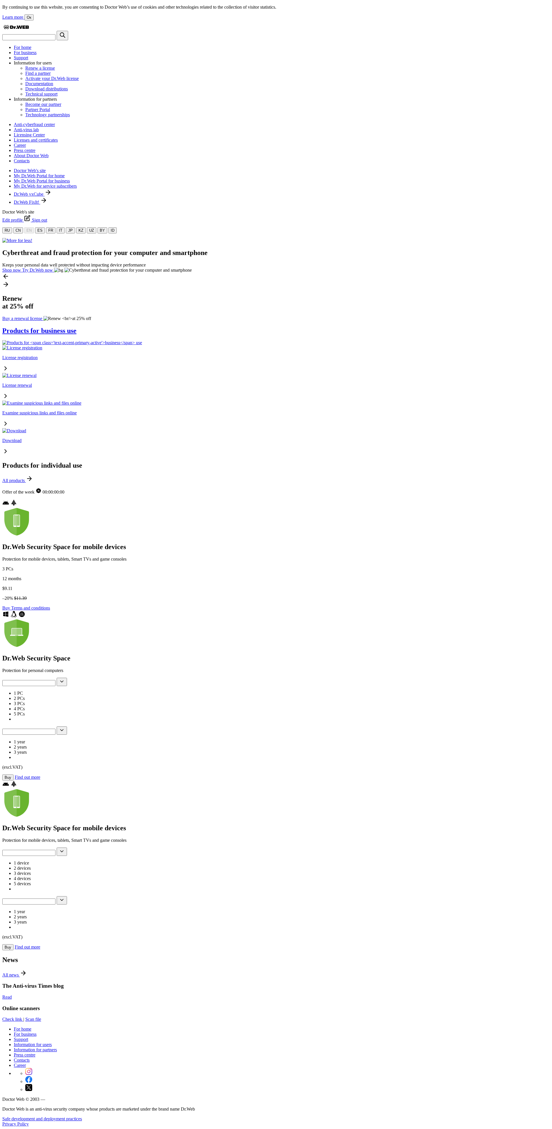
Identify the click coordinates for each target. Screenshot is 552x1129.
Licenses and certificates (36, 140)
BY (102, 230)
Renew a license (40, 68)
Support (21, 57)
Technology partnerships (47, 114)
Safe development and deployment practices (42, 1118)
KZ (80, 230)
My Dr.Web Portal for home (39, 175)
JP (70, 230)
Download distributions (46, 88)
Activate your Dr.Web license (52, 78)
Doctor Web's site (30, 170)
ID (112, 230)
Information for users (33, 1044)
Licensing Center (29, 134)
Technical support (41, 94)
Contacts (22, 160)
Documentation (39, 83)
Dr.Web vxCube (29, 194)
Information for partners (35, 1049)
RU (7, 230)
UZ (91, 230)
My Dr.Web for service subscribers (45, 186)
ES (40, 230)
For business (25, 52)
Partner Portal (37, 109)
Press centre (24, 150)
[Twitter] (28, 1089)
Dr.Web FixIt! (27, 202)
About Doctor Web (31, 155)
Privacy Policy (15, 1124)
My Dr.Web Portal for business (42, 180)
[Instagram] (28, 1073)
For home (22, 47)
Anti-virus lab (26, 129)
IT (60, 230)
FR (50, 230)
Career (20, 145)
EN (29, 230)
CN (18, 230)
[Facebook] (28, 1081)
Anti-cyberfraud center (34, 124)
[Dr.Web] (16, 28)
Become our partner (43, 104)
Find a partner (38, 73)
